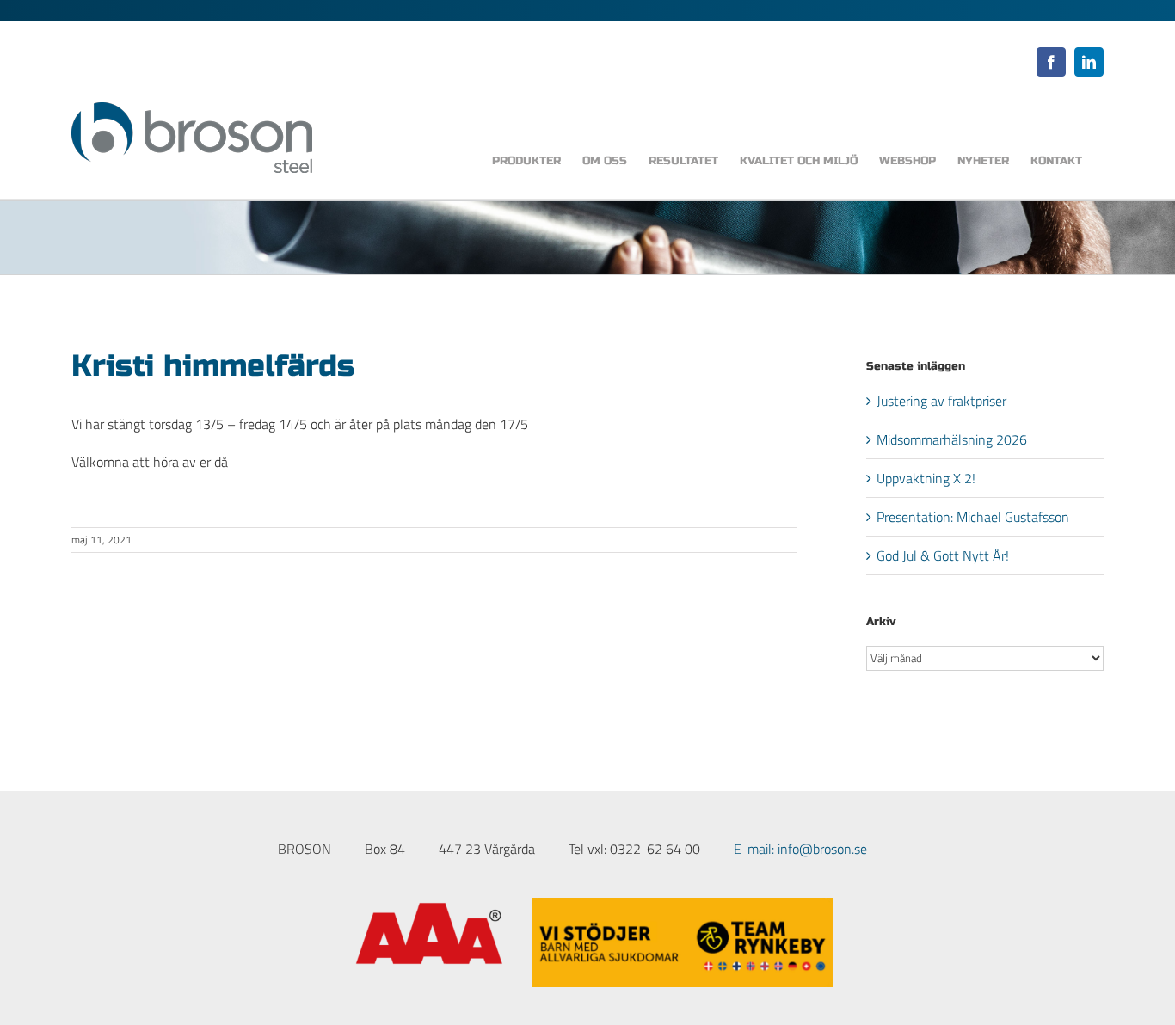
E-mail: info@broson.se (800, 848)
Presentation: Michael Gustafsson (973, 516)
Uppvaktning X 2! (926, 478)
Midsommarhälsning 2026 (952, 439)
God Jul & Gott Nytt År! (943, 555)
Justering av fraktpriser (941, 400)
